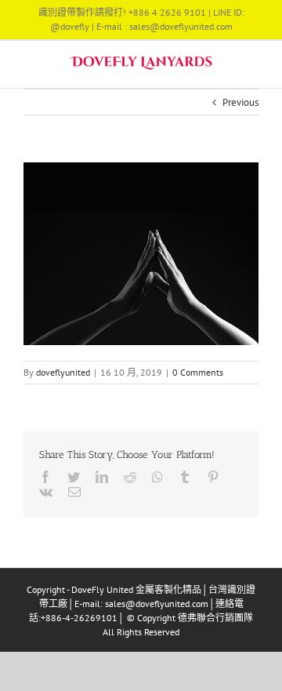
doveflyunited (63, 372)
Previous (240, 102)
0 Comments (197, 372)
